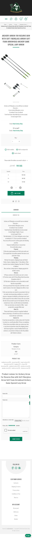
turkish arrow (15, 368)
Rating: (4, 425)
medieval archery (13, 366)
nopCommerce (10, 528)
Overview (16, 210)
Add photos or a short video (8, 420)
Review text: (5, 400)
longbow (16, 364)
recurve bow (15, 362)
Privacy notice (16, 490)
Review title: (5, 393)
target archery (24, 362)
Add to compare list (23, 150)
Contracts (16, 483)
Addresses (16, 512)
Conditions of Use (16, 494)
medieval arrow (5, 362)
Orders (16, 515)
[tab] (16, 209)
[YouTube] (16, 468)
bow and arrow (7, 364)
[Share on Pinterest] (19, 201)
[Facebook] (12, 468)
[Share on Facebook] (16, 201)
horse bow (3, 366)
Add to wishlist (10, 150)
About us (16, 497)
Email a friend (17, 153)
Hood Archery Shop (17, 124)
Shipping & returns (16, 487)
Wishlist (16, 519)
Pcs (16, 138)
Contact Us (16, 215)
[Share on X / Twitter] (13, 201)
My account (16, 508)
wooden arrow (5, 368)
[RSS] (19, 468)
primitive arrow (24, 366)
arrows (23, 364)
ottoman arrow (24, 368)
